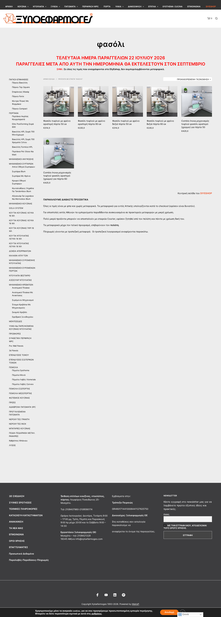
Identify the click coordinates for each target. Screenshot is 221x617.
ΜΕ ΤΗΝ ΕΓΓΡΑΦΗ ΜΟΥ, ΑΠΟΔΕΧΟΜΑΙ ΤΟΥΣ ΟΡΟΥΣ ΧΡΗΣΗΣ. (185, 526)
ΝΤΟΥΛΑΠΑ (38, 6)
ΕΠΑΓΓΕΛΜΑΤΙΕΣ (18, 547)
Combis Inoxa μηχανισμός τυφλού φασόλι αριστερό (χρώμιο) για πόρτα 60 (57, 175)
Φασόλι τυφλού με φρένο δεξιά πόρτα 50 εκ (126, 123)
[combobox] (187, 79)
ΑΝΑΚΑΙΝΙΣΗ (16, 521)
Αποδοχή (169, 612)
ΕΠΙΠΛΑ (152, 6)
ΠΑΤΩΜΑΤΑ (69, 6)
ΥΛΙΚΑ (118, 6)
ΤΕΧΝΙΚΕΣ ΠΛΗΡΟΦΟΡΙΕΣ (23, 508)
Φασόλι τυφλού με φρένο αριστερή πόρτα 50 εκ (57, 123)
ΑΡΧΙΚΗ (9, 6)
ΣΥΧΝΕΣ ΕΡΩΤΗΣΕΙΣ (20, 502)
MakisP (135, 604)
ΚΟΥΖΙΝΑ (22, 6)
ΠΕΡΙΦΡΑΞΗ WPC (90, 6)
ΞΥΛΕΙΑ (54, 6)
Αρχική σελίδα (49, 79)
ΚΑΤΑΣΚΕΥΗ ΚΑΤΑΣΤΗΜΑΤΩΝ (26, 515)
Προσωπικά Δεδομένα (21, 553)
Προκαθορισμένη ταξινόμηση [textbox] (193, 79)
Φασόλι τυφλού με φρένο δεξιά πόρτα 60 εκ (160, 123)
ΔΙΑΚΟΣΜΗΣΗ (134, 6)
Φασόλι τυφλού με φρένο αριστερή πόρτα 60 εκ (91, 123)
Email (167, 514)
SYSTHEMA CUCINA (172, 6)
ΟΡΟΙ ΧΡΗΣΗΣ (17, 540)
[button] (209, 18)
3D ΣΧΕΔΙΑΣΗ (16, 496)
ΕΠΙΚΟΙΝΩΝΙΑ (193, 6)
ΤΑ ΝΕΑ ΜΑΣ (16, 528)
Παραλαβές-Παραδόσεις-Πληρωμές (29, 560)
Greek (185, 614)
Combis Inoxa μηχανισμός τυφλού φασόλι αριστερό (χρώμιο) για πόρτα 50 (195, 124)
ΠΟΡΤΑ (107, 6)
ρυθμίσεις (97, 613)
